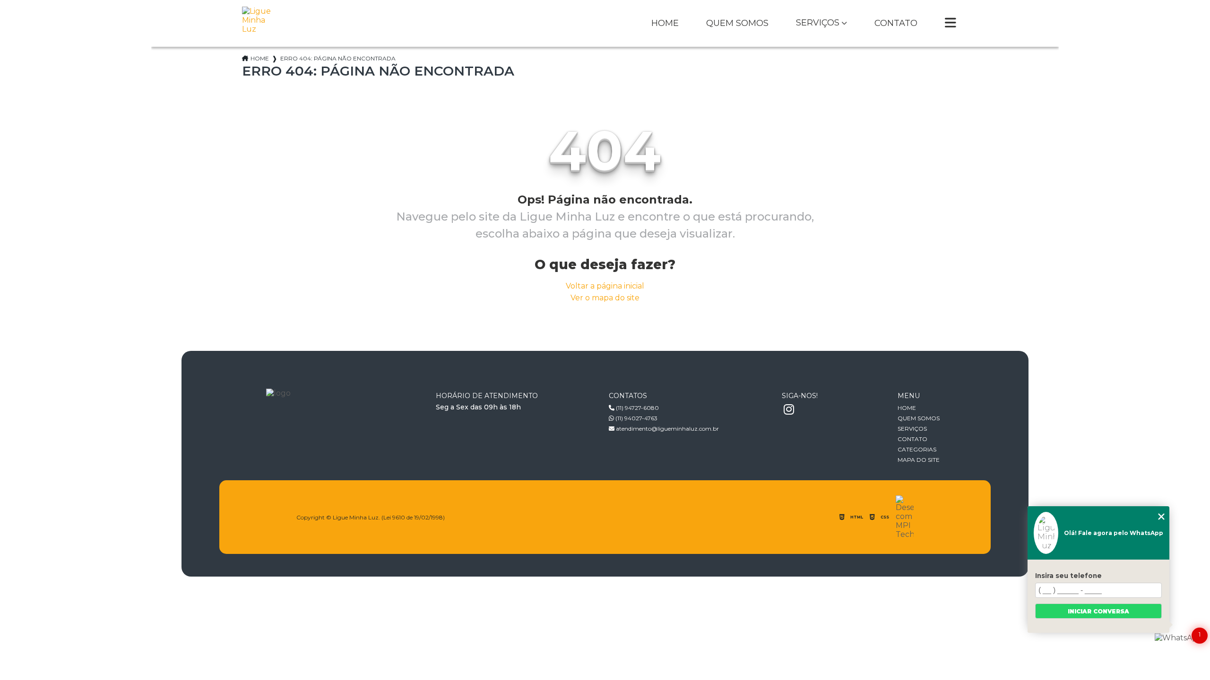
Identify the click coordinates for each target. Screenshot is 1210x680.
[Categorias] (950, 23)
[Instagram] (789, 410)
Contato (895, 23)
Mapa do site (919, 459)
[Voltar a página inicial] (259, 23)
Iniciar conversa (1098, 611)
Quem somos (737, 23)
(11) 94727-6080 (636, 407)
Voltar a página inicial (605, 285)
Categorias (917, 449)
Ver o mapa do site (605, 297)
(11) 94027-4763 (635, 418)
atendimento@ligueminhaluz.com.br (666, 428)
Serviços (817, 23)
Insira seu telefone (1068, 575)
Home (665, 23)
